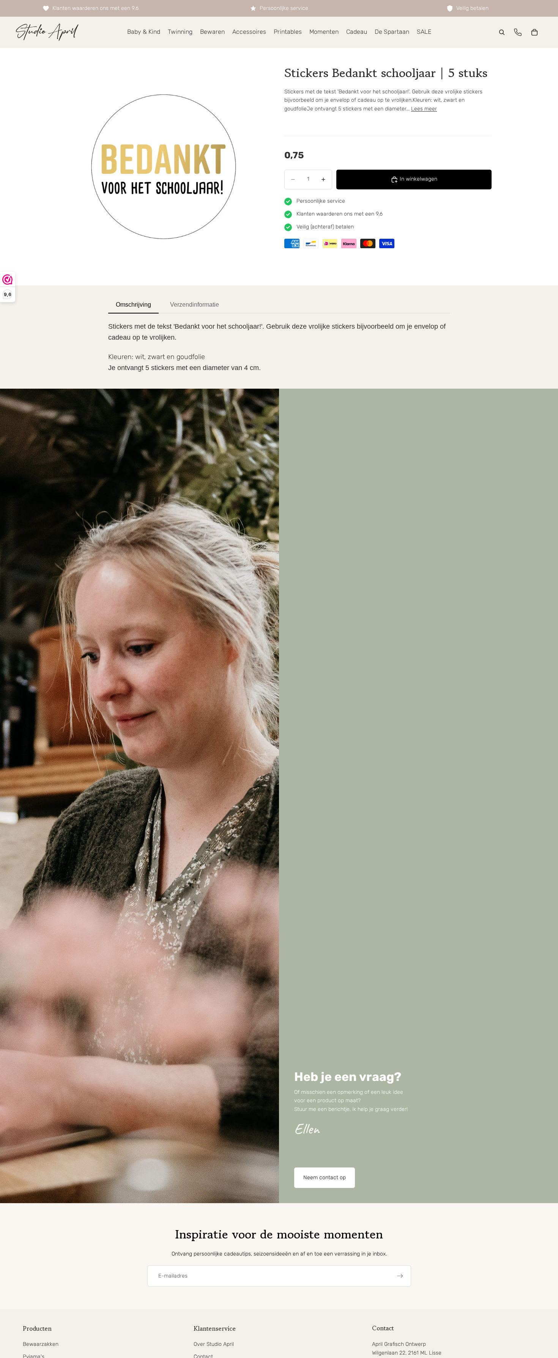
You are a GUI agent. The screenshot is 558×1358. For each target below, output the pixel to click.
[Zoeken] (501, 32)
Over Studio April (214, 1344)
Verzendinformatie (194, 304)
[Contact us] (517, 32)
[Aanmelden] (400, 1276)
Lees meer (424, 109)
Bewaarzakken (40, 1344)
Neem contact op (324, 1177)
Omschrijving (133, 304)
